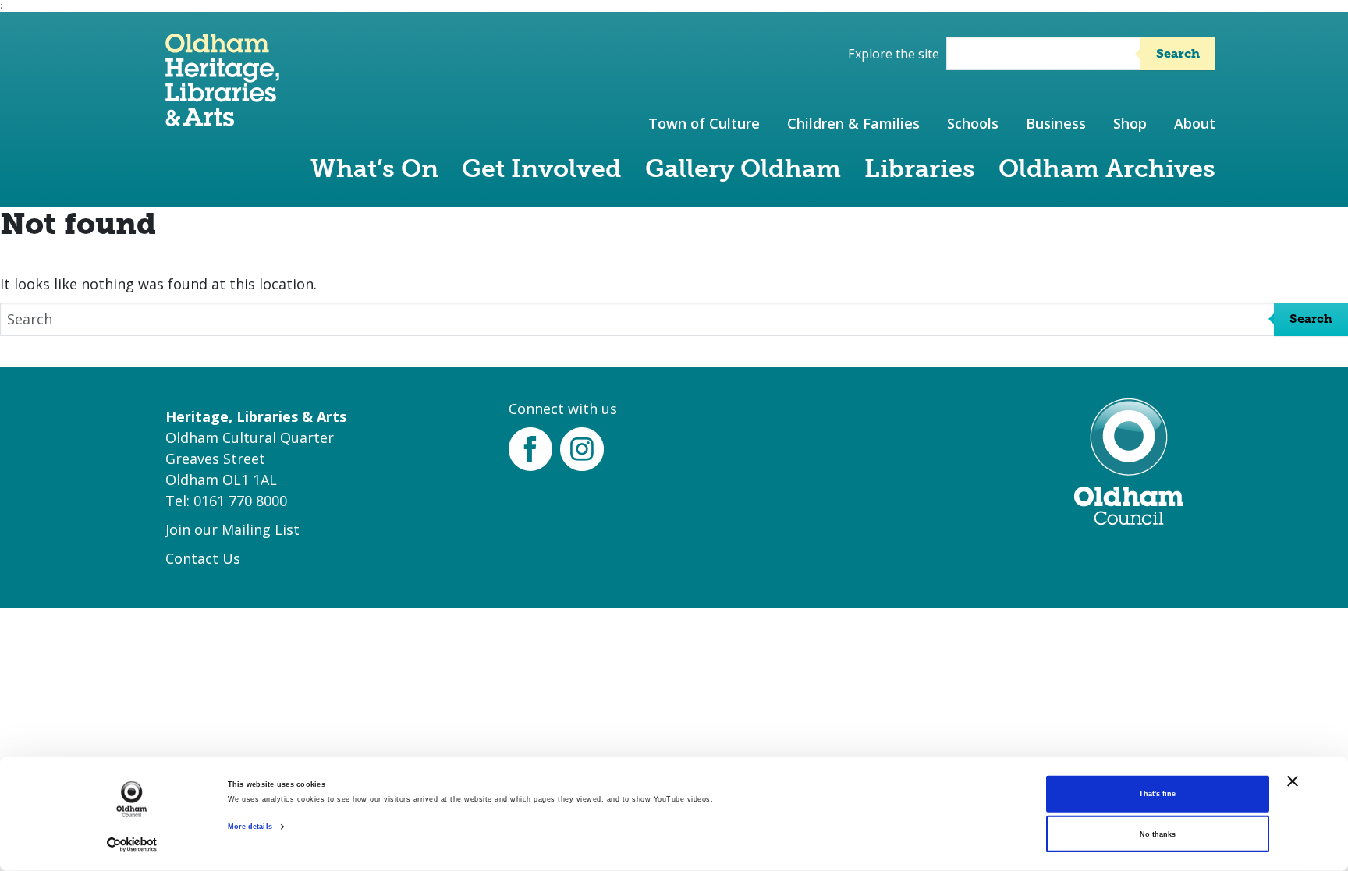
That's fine (1157, 794)
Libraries (919, 168)
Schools (973, 123)
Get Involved (542, 168)
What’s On (374, 168)
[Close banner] (1292, 781)
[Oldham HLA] (222, 119)
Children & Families (853, 123)
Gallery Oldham (743, 168)
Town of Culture (704, 123)
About (1194, 123)
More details (250, 826)
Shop (1130, 123)
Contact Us (202, 558)
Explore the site (893, 53)
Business (1056, 123)
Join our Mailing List (232, 529)
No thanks (1158, 834)
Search (1178, 53)
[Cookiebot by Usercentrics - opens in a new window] (132, 844)
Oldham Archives (1107, 168)
